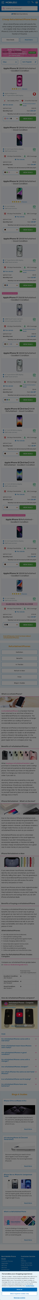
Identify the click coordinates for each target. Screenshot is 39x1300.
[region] (19, 1285)
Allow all (19, 1289)
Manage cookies (19, 1298)
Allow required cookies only (19, 1294)
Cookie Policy (29, 1286)
